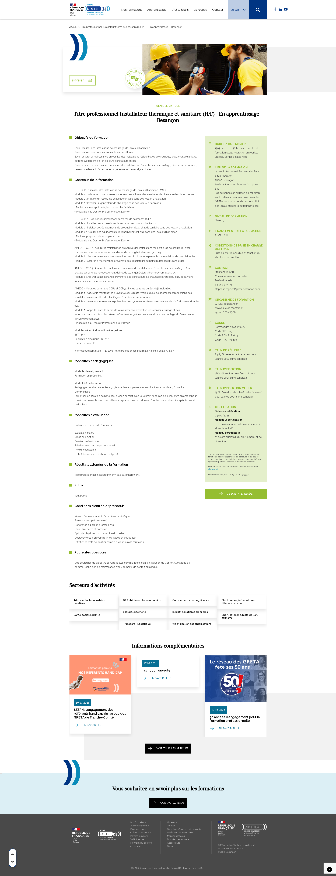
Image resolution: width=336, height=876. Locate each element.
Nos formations (131, 9)
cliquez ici (213, 469)
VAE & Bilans (180, 9)
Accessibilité (173, 842)
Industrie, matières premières (190, 612)
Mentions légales (176, 836)
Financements (137, 829)
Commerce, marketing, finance (190, 600)
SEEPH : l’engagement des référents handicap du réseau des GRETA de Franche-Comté (100, 713)
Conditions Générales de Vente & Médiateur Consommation (184, 831)
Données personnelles (178, 839)
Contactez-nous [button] (172, 802)
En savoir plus (93, 725)
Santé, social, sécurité (87, 615)
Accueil (73, 27)
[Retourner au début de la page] (329, 869)
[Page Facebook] (275, 9)
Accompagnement (140, 825)
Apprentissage (156, 9)
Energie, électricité (134, 612)
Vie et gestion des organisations (191, 623)
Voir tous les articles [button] (172, 748)
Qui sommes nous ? (140, 832)
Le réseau (200, 9)
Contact (217, 9)
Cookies (171, 846)
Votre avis (172, 822)
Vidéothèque (137, 839)
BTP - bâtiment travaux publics (141, 600)
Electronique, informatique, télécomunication (238, 602)
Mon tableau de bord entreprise (141, 844)
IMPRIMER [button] (78, 80)
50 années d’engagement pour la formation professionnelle (235, 719)
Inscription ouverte (156, 670)
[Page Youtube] (286, 9)
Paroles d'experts (139, 836)
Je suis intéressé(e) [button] (240, 493)
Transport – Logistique (137, 623)
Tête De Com (198, 868)
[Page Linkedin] (280, 9)
